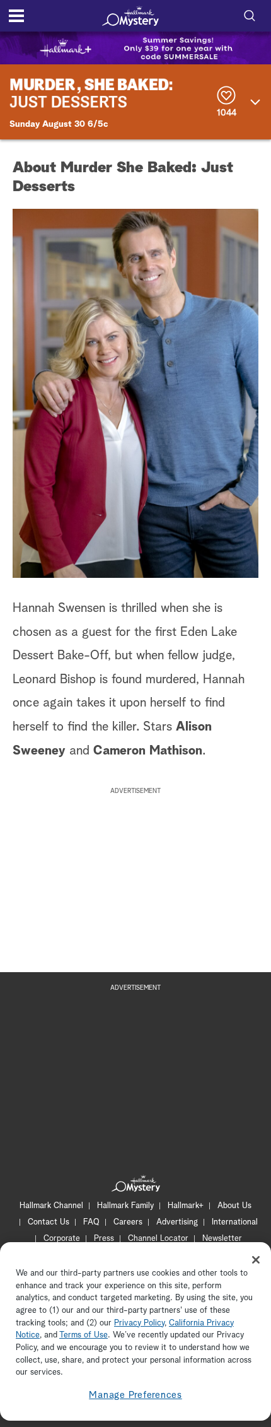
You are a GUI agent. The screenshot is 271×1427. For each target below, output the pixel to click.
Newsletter (222, 1239)
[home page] (130, 16)
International (235, 1222)
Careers (127, 1222)
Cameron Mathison (147, 750)
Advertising (177, 1222)
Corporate (61, 1239)
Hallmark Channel (51, 1206)
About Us (234, 1206)
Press (104, 1239)
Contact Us (48, 1222)
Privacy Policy (139, 1323)
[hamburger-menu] (16, 15)
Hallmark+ (186, 1206)
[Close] (256, 1259)
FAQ (91, 1222)
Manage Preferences (135, 1395)
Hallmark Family (125, 1206)
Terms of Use (83, 1335)
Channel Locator (158, 1239)
